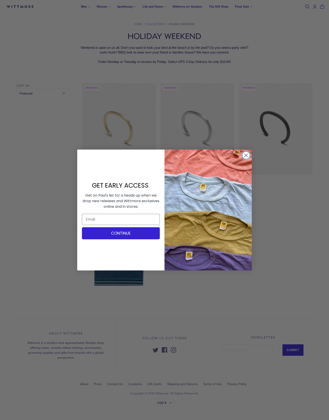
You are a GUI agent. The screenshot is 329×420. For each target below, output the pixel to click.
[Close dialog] (246, 155)
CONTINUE (121, 233)
